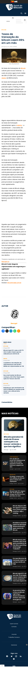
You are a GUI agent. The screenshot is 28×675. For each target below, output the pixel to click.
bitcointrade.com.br (14, 283)
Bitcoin (4, 30)
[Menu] (25, 13)
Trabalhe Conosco (14, 637)
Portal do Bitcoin (14, 7)
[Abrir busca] (21, 13)
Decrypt (14, 323)
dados (4, 78)
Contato (14, 627)
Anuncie (14, 634)
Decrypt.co (5, 261)
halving (19, 125)
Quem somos (14, 624)
